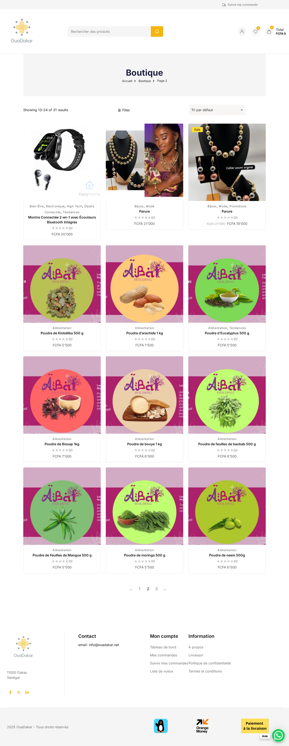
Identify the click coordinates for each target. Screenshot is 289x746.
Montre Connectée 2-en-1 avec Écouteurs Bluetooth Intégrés (62, 219)
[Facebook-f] (10, 692)
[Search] (157, 31)
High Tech (74, 206)
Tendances (71, 212)
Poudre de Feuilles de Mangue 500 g (62, 555)
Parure (144, 211)
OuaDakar (25, 727)
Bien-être (37, 206)
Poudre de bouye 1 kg (144, 444)
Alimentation (61, 328)
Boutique (145, 81)
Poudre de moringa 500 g (144, 555)
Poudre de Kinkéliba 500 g (62, 333)
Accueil (127, 81)
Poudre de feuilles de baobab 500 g (227, 444)
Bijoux (139, 206)
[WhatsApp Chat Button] (278, 735)
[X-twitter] (18, 692)
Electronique (55, 206)
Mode (150, 206)
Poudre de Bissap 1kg (62, 444)
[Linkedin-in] (27, 692)
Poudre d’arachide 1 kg (144, 333)
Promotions (238, 206)
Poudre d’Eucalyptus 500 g (227, 333)
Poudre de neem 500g (227, 555)
